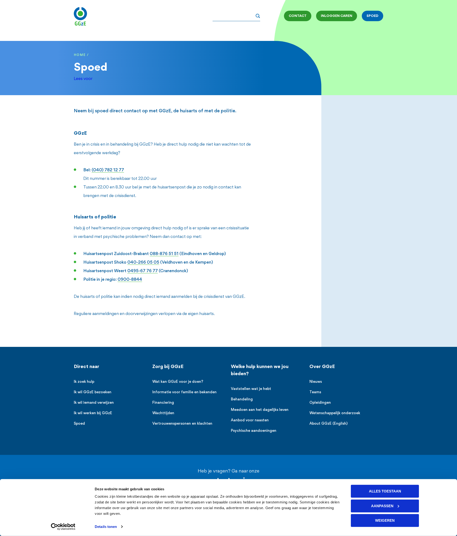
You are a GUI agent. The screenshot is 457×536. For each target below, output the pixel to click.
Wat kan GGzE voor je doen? (177, 382)
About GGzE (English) (328, 424)
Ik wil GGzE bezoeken (92, 392)
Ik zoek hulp (84, 382)
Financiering (163, 403)
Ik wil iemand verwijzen (94, 403)
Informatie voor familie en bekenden (184, 392)
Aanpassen (382, 506)
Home (80, 55)
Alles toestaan (385, 491)
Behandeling (242, 399)
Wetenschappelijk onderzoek (334, 413)
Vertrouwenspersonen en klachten (182, 424)
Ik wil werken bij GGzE (93, 413)
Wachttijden (163, 413)
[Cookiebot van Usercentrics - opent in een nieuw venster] (63, 526)
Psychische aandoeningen (253, 431)
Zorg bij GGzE (168, 366)
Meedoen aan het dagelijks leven (259, 410)
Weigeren (385, 520)
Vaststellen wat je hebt (251, 389)
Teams (315, 392)
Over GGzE (322, 366)
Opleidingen (320, 403)
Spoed (79, 424)
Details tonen (106, 527)
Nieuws (315, 382)
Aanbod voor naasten (250, 420)
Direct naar (86, 366)
